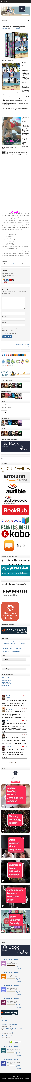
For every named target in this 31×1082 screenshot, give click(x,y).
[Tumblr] (13, 355)
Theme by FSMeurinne (24, 1078)
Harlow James (9, 735)
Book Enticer (15, 1076)
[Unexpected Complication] (10, 398)
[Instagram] (6, 355)
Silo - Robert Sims (6, 1020)
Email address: (4, 404)
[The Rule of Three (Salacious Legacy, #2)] (20, 387)
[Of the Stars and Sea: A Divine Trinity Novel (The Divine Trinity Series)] (10, 425)
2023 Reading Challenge (11, 985)
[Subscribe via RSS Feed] (3, 280)
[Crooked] (20, 398)
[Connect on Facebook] (5, 280)
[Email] (23, 355)
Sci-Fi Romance (5, 685)
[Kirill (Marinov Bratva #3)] (16, 387)
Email (4, 316)
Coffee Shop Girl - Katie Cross (9, 1035)
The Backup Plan (10, 708)
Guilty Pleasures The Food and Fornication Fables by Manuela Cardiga (23, 344)
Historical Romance (6, 683)
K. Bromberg (9, 709)
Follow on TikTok (16, 781)
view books (19, 968)
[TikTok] (21, 355)
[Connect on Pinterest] (10, 280)
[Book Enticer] (15, 16)
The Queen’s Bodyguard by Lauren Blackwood (14, 646)
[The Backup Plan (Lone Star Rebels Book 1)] (6, 387)
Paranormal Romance (6, 680)
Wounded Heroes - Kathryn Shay (10, 1024)
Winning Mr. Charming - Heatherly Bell (11, 1032)
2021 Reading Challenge (11, 959)
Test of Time (8, 734)
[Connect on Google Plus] (13, 280)
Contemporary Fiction (12, 263)
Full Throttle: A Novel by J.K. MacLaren (12, 648)
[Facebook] (2, 355)
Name (4, 311)
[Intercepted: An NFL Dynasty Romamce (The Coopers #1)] (16, 398)
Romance (25, 263)
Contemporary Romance (7, 679)
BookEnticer (4, 28)
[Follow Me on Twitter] (8, 280)
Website (4, 322)
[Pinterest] (11, 355)
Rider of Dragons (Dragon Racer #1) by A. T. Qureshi (15, 641)
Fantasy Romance (5, 682)
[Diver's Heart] (13, 398)
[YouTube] (8, 355)
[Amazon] (15, 355)
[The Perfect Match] (16, 425)
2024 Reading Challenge (11, 998)
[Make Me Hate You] (3, 425)
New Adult (20, 263)
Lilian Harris (9, 721)
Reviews (14, 694)
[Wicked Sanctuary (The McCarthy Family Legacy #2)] (13, 387)
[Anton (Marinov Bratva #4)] (6, 425)
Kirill (7, 720)
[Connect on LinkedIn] (3, 282)
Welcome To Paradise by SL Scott (14, 26)
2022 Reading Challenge (11, 972)
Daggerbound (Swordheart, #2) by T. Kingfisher (14, 643)
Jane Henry (9, 697)
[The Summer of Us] (6, 398)
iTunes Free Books (6, 1018)
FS (7, 962)
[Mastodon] (19, 355)
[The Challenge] (20, 425)
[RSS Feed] (25, 355)
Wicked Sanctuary (10, 746)
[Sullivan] (3, 398)
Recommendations (5, 677)
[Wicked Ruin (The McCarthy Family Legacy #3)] (3, 387)
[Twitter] (4, 355)
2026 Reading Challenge (11, 1059)
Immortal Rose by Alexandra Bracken (11, 651)
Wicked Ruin (9, 695)
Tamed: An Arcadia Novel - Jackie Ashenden (12, 1028)
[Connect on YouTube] (5, 282)
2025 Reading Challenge (11, 1046)
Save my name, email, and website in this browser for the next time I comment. (14, 329)
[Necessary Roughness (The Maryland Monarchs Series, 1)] (13, 425)
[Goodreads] (17, 355)
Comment (5, 296)
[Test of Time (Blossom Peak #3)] (10, 387)
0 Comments (17, 28)
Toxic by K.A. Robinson (6, 343)
